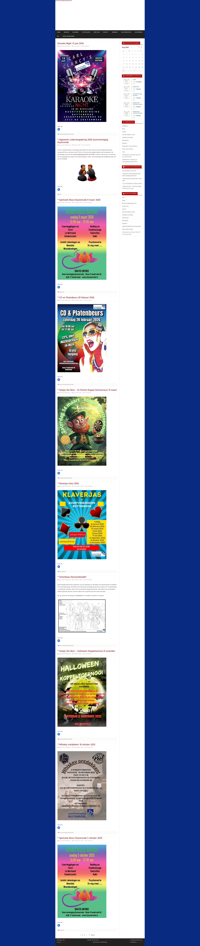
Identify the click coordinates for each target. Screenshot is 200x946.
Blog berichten (126, 32)
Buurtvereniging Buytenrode (66, 134)
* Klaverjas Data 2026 (68, 483)
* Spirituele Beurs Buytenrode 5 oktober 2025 (80, 838)
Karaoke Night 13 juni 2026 (71, 43)
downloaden (79, 596)
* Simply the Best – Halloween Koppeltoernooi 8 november (86, 651)
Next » (93, 935)
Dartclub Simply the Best (65, 478)
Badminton (136, 86)
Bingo (123, 129)
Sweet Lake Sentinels (127, 149)
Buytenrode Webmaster (65, 46)
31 (123, 70)
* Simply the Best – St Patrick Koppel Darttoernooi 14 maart (87, 390)
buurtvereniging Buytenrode (106, 940)
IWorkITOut (68, 940)
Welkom (66, 32)
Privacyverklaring (68, 36)
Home (58, 32)
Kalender (75, 32)
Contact (105, 32)
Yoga (134, 79)
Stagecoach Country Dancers (137, 103)
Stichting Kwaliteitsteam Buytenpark (131, 226)
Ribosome (127, 940)
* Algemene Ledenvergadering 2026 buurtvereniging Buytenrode (83, 141)
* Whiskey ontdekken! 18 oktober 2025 (76, 744)
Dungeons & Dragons (127, 137)
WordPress (139, 942)
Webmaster (64, 942)
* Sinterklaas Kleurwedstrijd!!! (72, 577)
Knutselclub (125, 220)
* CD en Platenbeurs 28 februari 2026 (76, 297)
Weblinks (115, 32)
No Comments (85, 46)
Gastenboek (138, 32)
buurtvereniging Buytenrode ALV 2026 (83, 154)
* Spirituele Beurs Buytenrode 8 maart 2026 (79, 200)
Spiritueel (61, 292)
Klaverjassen (62, 571)
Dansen (124, 132)
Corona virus (125, 206)
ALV (58, 36)
